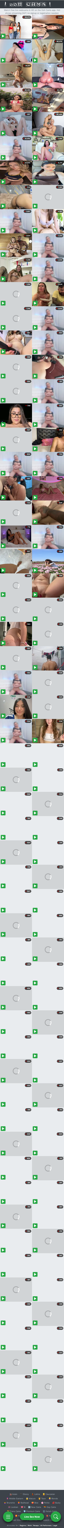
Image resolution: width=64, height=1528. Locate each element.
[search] (56, 1516)
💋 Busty (56, 1502)
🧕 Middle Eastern (14, 1498)
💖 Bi (23, 1507)
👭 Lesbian (13, 1507)
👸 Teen (42, 1498)
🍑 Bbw (34, 1502)
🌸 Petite (45, 1502)
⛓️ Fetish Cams (50, 1511)
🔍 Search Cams (47, 1520)
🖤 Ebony (24, 1494)
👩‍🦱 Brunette (9, 1502)
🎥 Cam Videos (16, 1520)
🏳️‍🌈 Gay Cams (50, 1507)
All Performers (45, 1525)
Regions (23, 1525)
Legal (55, 1525)
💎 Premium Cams (31, 1511)
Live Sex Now (32, 1516)
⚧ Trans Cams (14, 1511)
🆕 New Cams (34, 1507)
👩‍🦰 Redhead (23, 1502)
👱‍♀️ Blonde (53, 1498)
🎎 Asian (13, 1494)
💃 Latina (35, 1494)
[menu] (8, 1516)
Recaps (36, 1525)
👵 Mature (31, 1498)
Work (30, 1525)
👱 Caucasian (49, 1494)
